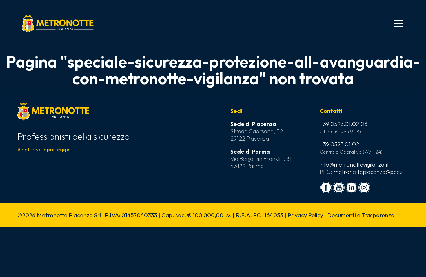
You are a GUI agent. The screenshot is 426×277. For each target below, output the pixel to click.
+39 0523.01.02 (339, 144)
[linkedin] (351, 187)
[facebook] (326, 187)
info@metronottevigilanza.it (354, 164)
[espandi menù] (398, 23)
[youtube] (339, 187)
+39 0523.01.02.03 (343, 123)
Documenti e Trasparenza (360, 215)
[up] (14, 263)
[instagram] (364, 187)
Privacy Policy (305, 215)
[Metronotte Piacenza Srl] (58, 23)
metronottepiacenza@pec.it (369, 171)
